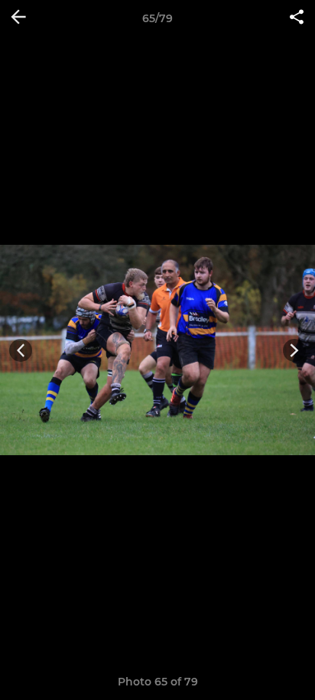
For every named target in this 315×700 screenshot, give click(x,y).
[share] (296, 18)
